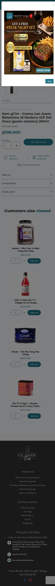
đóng (49, 81)
